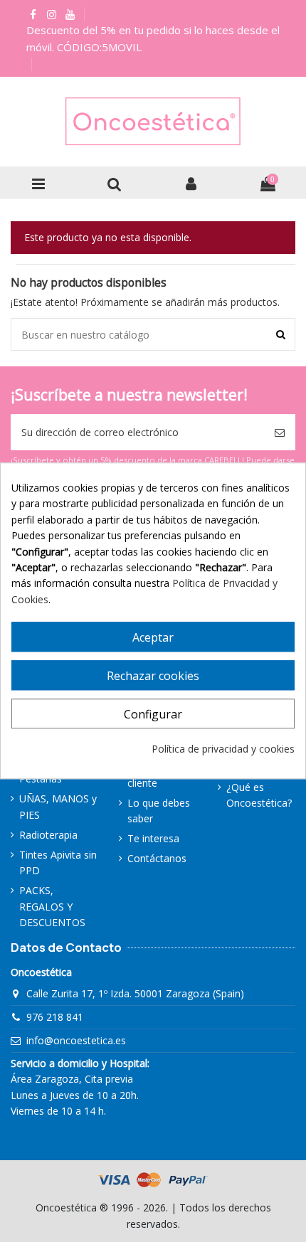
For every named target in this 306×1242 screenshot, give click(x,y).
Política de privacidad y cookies (223, 748)
